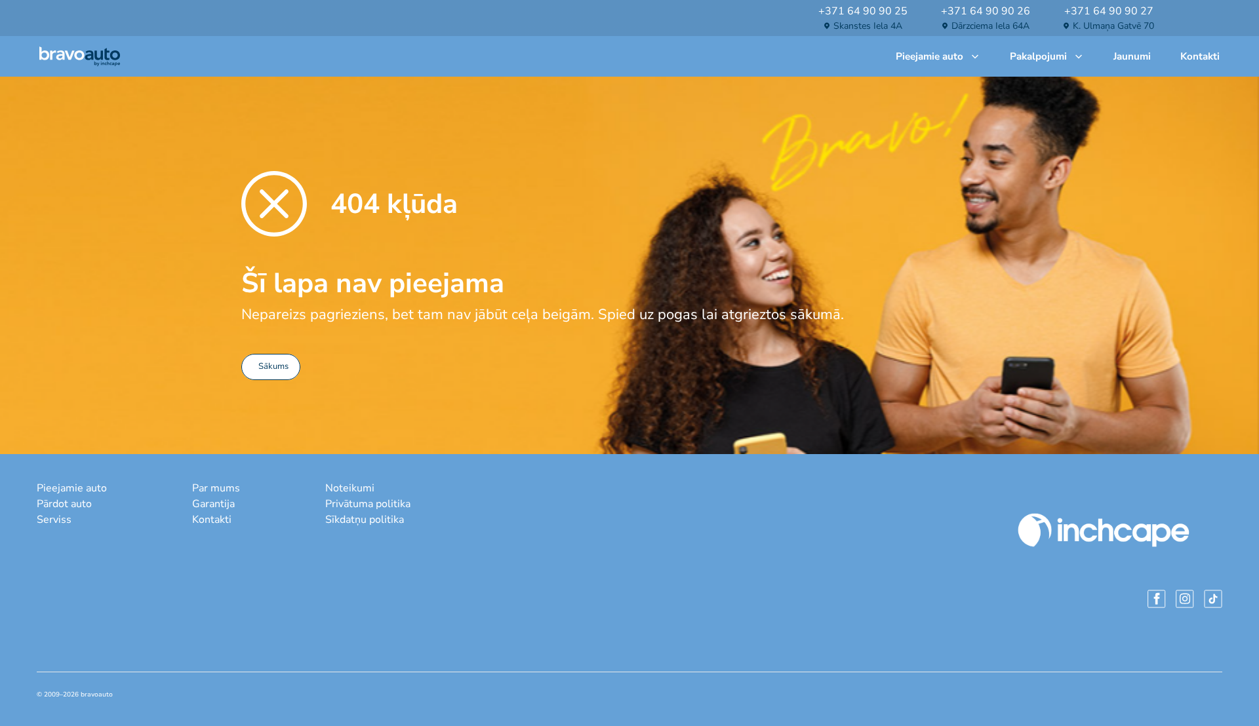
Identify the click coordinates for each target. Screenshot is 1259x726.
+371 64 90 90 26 (985, 11)
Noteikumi (349, 488)
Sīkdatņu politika (364, 519)
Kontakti (1200, 56)
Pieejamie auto (929, 56)
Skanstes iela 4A (867, 26)
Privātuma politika (367, 504)
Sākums (273, 366)
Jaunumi (1132, 56)
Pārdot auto (64, 504)
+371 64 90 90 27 (1108, 11)
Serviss (54, 519)
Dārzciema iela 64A (990, 26)
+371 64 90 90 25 (863, 11)
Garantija (213, 504)
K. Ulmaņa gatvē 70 (1113, 26)
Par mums (216, 488)
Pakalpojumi (1038, 56)
